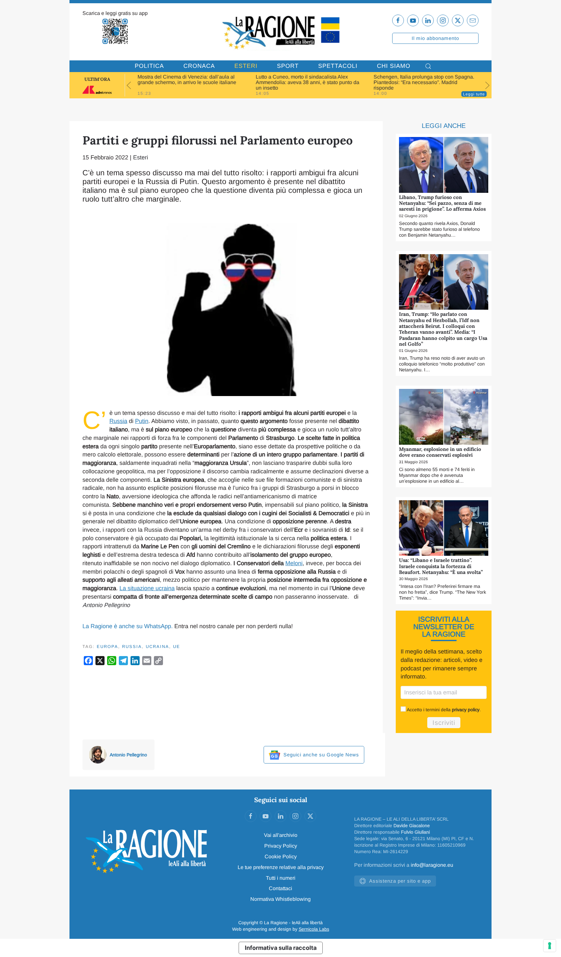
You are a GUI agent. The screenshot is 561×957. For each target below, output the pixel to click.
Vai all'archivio (280, 835)
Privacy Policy (280, 846)
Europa (107, 646)
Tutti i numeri (280, 878)
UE (176, 646)
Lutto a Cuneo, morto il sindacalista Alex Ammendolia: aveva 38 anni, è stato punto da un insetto (307, 82)
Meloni (294, 563)
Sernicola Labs (314, 929)
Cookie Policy (281, 856)
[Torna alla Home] (280, 31)
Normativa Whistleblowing (280, 899)
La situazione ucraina (147, 588)
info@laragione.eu (432, 865)
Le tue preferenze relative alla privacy (281, 867)
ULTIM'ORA (97, 79)
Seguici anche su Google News (320, 754)
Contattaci (280, 888)
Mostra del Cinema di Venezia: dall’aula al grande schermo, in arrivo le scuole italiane (187, 79)
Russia (118, 421)
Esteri (245, 66)
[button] (428, 66)
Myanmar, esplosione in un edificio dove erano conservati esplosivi (440, 452)
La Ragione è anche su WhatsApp (126, 626)
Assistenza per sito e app (400, 881)
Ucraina (157, 646)
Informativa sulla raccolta (281, 947)
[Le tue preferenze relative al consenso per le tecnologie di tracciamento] (549, 945)
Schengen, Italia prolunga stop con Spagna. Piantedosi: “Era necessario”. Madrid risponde (424, 82)
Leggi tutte (474, 94)
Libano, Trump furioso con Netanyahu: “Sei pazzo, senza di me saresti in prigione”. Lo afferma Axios (442, 203)
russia (132, 646)
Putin (141, 421)
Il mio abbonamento (435, 38)
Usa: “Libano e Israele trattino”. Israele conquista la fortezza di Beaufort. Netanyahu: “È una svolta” (441, 566)
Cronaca (199, 66)
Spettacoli (337, 66)
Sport (288, 66)
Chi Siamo (393, 66)
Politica (149, 66)
